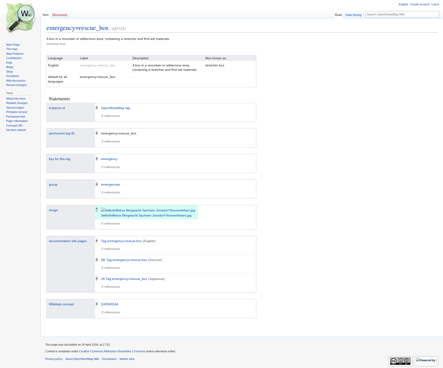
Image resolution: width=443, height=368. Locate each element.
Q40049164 (109, 304)
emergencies (110, 184)
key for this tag (59, 159)
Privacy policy (54, 359)
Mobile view (127, 359)
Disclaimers (109, 359)
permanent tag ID (62, 133)
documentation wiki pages (68, 241)
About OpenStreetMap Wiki (82, 359)
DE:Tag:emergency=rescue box (124, 260)
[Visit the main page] (20, 18)
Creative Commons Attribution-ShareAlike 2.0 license (112, 351)
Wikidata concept (61, 304)
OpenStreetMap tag (115, 108)
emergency (109, 159)
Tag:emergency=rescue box (121, 241)
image (53, 210)
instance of (57, 108)
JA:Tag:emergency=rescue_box (124, 279)
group (53, 184)
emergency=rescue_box (77, 27)
